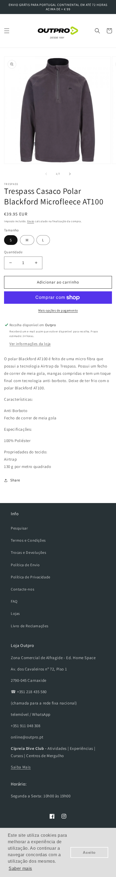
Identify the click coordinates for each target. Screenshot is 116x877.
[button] (7, 31)
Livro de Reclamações (30, 625)
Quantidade (13, 252)
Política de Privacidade (30, 577)
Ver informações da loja (30, 343)
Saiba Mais (21, 767)
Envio (30, 221)
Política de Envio (25, 564)
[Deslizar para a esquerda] (46, 174)
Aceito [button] (89, 852)
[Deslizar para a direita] (70, 174)
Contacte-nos (22, 589)
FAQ (14, 601)
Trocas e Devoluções (28, 552)
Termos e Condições (28, 540)
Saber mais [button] (20, 868)
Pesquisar (19, 528)
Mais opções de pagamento (58, 310)
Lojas (15, 613)
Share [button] (15, 480)
